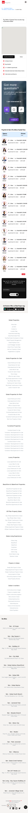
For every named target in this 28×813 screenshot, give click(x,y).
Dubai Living (14, 540)
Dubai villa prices (14, 603)
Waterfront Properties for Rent (14, 495)
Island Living (14, 552)
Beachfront (14, 543)
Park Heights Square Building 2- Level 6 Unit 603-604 (14, 676)
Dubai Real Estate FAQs (14, 336)
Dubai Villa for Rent (14, 403)
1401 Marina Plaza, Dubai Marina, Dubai (14, 686)
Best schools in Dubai (14, 596)
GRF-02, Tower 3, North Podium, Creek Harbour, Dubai (14, 762)
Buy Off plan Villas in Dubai (14, 518)
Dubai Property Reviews (14, 579)
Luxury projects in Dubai (14, 574)
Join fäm (14, 327)
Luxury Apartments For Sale (14, 462)
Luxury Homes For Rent (14, 475)
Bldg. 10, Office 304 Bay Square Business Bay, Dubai (14, 782)
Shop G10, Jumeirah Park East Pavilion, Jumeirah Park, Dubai (14, 704)
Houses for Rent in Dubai (14, 410)
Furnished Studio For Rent (14, 441)
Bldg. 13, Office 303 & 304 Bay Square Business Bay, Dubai (14, 648)
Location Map (14, 331)
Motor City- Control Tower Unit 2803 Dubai (14, 724)
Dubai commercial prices (14, 606)
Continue (13, 119)
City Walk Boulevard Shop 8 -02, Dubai (14, 657)
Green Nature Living (14, 554)
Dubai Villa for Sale (14, 369)
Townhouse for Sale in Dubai (14, 383)
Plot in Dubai (14, 374)
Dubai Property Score (14, 342)
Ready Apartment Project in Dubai (14, 569)
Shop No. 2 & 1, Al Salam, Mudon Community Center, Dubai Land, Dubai (14, 733)
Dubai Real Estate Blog (14, 333)
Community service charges (14, 590)
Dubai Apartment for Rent (14, 401)
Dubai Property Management (14, 340)
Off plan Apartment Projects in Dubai (14, 527)
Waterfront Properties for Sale (14, 493)
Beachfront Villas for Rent (14, 500)
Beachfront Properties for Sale (14, 489)
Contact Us (14, 329)
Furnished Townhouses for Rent (14, 417)
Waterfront (14, 545)
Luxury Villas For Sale (14, 464)
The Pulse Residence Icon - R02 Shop (14, 695)
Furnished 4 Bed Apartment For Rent (14, 450)
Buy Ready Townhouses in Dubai (14, 385)
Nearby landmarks (8, 56)
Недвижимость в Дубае (14, 351)
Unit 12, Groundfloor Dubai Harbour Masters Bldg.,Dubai (14, 666)
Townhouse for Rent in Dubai (14, 408)
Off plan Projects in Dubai (14, 522)
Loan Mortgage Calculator (14, 345)
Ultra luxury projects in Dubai (14, 576)
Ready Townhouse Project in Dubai (14, 572)
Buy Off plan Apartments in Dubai (14, 516)
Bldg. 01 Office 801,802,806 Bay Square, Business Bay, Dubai (14, 638)
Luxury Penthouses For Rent (14, 477)
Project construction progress (14, 594)
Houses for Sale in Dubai (14, 372)
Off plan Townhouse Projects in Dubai (14, 529)
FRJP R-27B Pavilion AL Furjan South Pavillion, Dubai (14, 628)
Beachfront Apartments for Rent (14, 504)
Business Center (14, 556)
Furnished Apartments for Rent (14, 412)
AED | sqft (12, 805)
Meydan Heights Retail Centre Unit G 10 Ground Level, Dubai (14, 714)
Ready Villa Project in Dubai (14, 567)
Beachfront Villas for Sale (14, 498)
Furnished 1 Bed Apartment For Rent (14, 444)
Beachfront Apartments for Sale (14, 502)
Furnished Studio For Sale (14, 430)
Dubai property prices (13, 599)
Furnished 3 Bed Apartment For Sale (14, 437)
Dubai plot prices (14, 608)
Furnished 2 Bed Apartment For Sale (14, 435)
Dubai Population (14, 610)
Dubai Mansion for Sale (14, 365)
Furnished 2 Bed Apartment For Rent (14, 446)
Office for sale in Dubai (14, 376)
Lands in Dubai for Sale (14, 387)
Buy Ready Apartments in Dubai (14, 378)
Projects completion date (14, 592)
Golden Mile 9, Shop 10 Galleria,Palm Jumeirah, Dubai (14, 743)
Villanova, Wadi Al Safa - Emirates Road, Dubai (14, 753)
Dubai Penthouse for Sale (14, 363)
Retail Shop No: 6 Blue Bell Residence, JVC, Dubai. (14, 792)
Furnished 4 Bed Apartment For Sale (14, 439)
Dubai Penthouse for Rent (14, 399)
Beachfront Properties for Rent (14, 491)
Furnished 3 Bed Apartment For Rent (14, 448)
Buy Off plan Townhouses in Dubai (13, 520)
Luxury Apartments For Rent (14, 471)
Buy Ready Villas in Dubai (14, 381)
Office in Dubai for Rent (14, 405)
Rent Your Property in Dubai (14, 419)
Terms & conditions (14, 802)
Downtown (14, 547)
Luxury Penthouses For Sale (14, 468)
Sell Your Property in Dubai (14, 349)
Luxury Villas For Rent (14, 473)
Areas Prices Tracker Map (14, 347)
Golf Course (14, 549)
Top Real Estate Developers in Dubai (14, 338)
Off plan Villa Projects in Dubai (14, 525)
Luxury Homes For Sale (14, 466)
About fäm (14, 324)
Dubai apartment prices (14, 601)
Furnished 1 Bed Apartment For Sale (14, 432)
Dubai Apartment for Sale (14, 367)
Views (21, 56)
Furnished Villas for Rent (14, 414)
